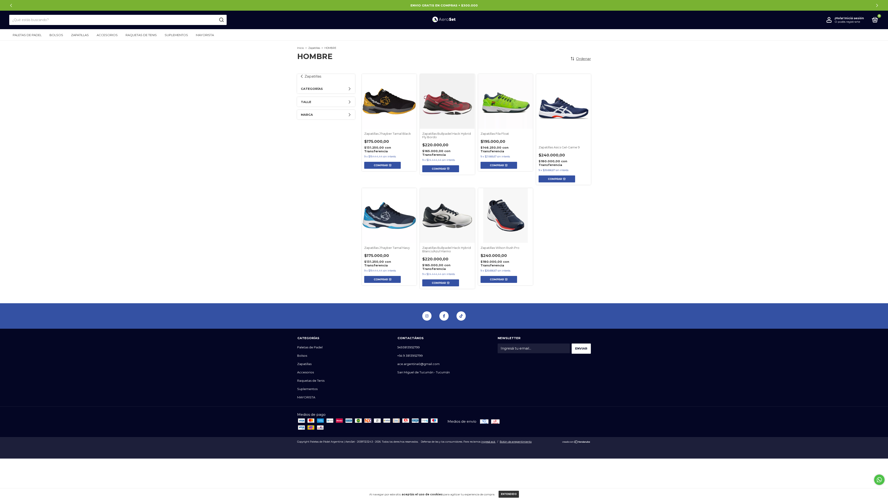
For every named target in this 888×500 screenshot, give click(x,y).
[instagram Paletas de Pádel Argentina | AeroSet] (427, 316)
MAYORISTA (205, 35)
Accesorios (107, 35)
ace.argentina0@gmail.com (418, 364)
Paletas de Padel (27, 35)
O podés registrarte (847, 21)
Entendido (509, 494)
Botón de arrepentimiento (516, 441)
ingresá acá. (488, 441)
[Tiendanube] (576, 442)
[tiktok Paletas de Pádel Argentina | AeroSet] (461, 316)
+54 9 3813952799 (410, 355)
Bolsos (56, 35)
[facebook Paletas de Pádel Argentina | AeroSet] (444, 316)
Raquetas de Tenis (141, 35)
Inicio (300, 48)
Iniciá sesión (854, 18)
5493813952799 (408, 347)
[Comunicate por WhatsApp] (879, 480)
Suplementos (176, 35)
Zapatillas (80, 35)
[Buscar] (221, 20)
